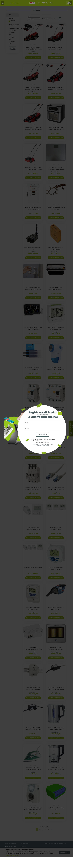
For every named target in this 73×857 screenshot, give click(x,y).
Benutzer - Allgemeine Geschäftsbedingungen (43, 444)
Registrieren (43, 434)
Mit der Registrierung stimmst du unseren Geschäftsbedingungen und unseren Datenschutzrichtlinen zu (44, 441)
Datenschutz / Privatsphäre (43, 445)
